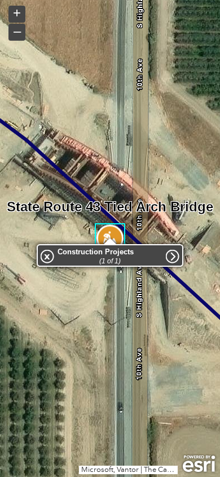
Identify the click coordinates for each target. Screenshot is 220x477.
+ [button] (17, 13)
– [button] (17, 31)
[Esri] (199, 464)
